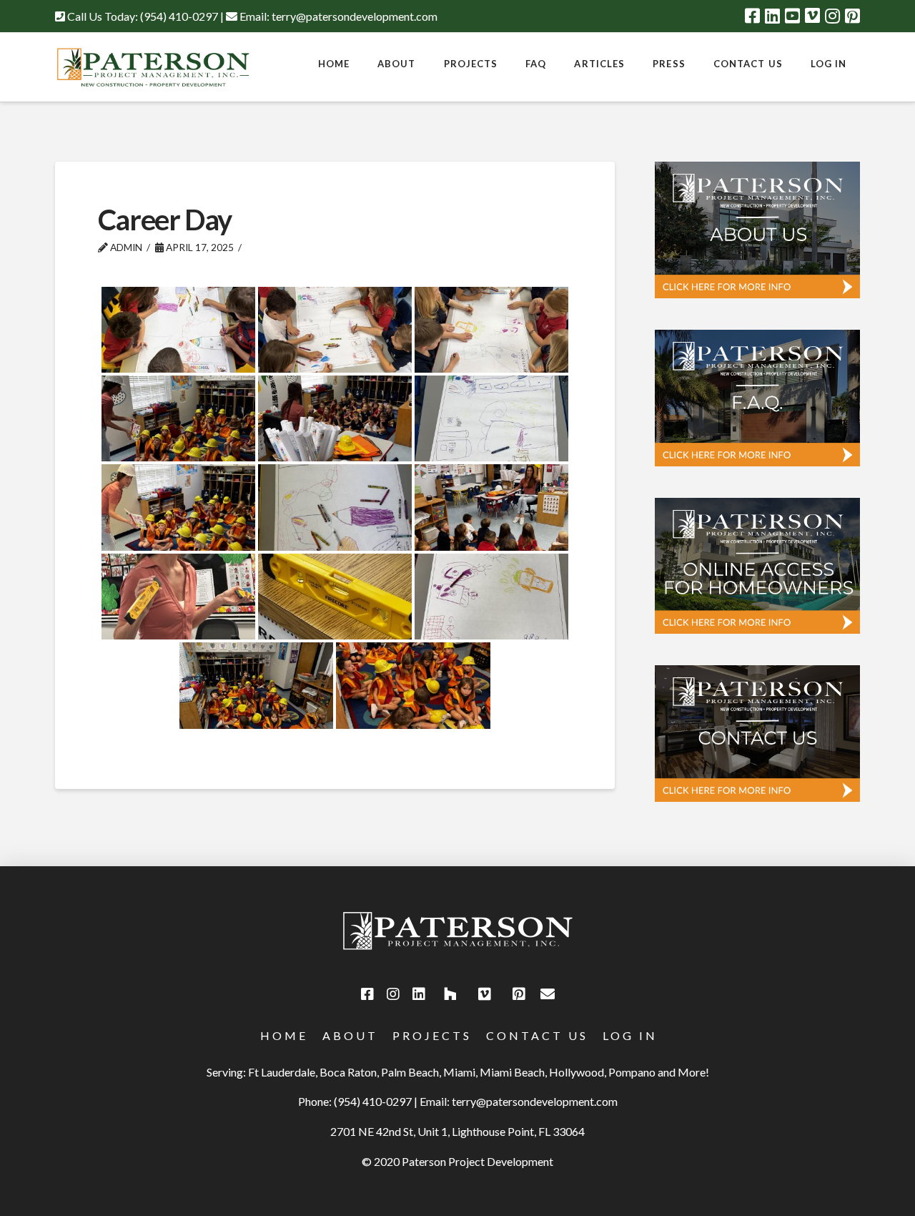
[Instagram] (832, 15)
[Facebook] (752, 15)
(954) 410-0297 (179, 16)
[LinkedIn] (772, 15)
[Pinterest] (852, 15)
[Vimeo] (812, 15)
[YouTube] (792, 15)
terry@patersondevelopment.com (354, 16)
